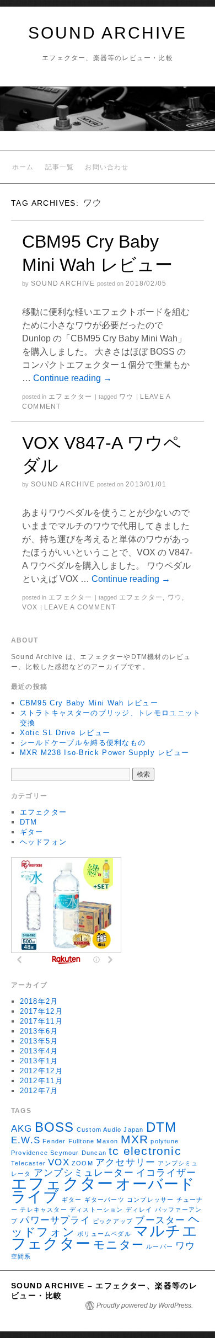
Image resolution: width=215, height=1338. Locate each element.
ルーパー (159, 1246)
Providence (29, 1152)
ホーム (23, 167)
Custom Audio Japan (110, 1129)
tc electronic (145, 1150)
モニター (118, 1244)
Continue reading (72, 378)
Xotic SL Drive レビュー (65, 733)
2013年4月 (39, 1051)
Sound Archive (63, 283)
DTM (28, 822)
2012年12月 (41, 1071)
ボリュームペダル (104, 1233)
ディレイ (139, 1209)
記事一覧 (59, 167)
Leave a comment (80, 607)
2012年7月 (39, 1091)
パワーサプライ (55, 1220)
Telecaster (28, 1163)
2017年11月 (41, 1021)
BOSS (54, 1127)
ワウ (126, 396)
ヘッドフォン (43, 842)
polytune (164, 1141)
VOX (30, 607)
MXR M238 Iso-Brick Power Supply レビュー (105, 752)
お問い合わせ (106, 167)
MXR (135, 1139)
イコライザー (166, 1173)
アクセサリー (125, 1162)
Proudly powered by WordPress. (144, 1305)
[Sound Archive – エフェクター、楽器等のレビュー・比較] (107, 113)
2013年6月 (39, 1031)
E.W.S (25, 1140)
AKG (22, 1128)
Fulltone (81, 1141)
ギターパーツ (104, 1199)
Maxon (107, 1141)
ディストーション (96, 1209)
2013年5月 (39, 1041)
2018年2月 (39, 1001)
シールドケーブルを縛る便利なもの (83, 742)
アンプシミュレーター (84, 1173)
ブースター (160, 1220)
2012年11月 (41, 1081)
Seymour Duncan (78, 1152)
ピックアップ (113, 1221)
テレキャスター (43, 1209)
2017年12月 (41, 1011)
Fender (54, 1141)
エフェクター (70, 396)
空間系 (21, 1256)
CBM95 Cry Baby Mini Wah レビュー (89, 703)
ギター (32, 832)
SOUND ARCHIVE (107, 33)
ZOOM (82, 1163)
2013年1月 (39, 1061)
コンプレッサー (150, 1199)
